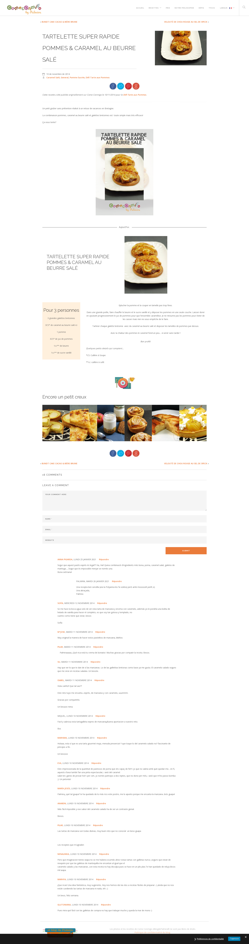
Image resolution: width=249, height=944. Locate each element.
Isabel (60, 680)
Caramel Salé (53, 77)
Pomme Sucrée (77, 77)
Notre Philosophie (184, 7)
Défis (201, 7)
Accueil (140, 7)
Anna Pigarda (64, 559)
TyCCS (212, 7)
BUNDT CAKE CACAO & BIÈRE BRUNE (59, 21)
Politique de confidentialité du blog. (153, 932)
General (65, 77)
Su (58, 661)
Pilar (60, 646)
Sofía (60, 603)
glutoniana (64, 904)
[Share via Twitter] (120, 85)
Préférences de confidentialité (210, 939)
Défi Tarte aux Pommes (98, 77)
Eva (59, 763)
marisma (62, 737)
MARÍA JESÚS (63, 788)
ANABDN (61, 803)
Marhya (61, 879)
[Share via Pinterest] (128, 85)
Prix (168, 7)
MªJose (61, 632)
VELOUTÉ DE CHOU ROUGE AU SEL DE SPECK (185, 21)
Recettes (154, 7)
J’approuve (234, 939)
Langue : (224, 7)
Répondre (104, 559)
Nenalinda (63, 854)
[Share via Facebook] (113, 85)
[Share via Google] (136, 85)
